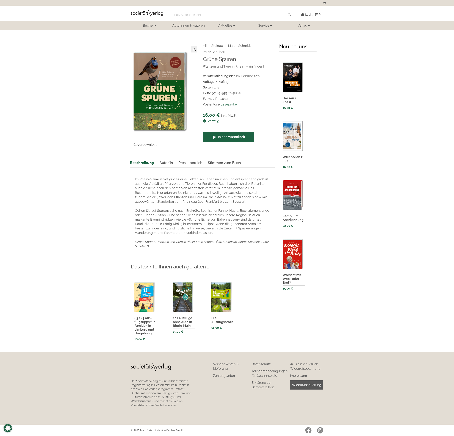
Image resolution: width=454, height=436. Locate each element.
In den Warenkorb (231, 137)
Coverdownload (145, 144)
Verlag (302, 25)
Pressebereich (190, 163)
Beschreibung (142, 163)
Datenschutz (261, 364)
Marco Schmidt (239, 46)
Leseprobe (229, 104)
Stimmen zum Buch (224, 163)
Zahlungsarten (224, 375)
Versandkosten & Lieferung (226, 366)
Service (263, 25)
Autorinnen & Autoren (188, 25)
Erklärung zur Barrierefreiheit (263, 385)
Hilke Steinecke (214, 46)
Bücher (148, 25)
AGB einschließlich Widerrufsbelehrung (305, 366)
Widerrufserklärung (306, 385)
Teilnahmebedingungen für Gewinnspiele (270, 373)
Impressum (298, 375)
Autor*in (166, 163)
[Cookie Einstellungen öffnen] (8, 428)
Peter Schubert (214, 52)
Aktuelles (225, 25)
